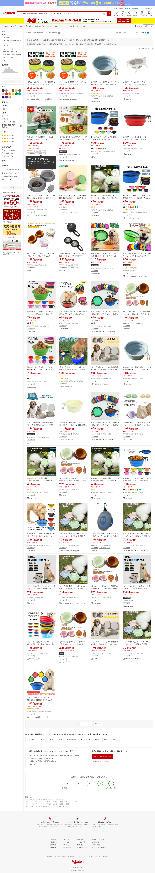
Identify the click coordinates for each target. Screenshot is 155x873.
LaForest (128, 154)
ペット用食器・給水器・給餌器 (53, 802)
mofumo (127, 329)
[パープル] (6, 97)
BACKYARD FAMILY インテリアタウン (105, 332)
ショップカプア (66, 662)
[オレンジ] (9, 93)
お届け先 (4, 105)
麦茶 (114, 739)
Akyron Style (129, 606)
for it (94, 157)
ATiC (30, 270)
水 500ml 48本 (71, 739)
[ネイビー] (3, 97)
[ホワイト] (9, 90)
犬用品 (45, 799)
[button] (147, 8)
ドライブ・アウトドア (57, 806)
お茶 (60, 739)
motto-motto (96, 101)
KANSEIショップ (34, 659)
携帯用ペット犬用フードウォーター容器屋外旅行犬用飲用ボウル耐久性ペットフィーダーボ (72, 198)
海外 (8, 102)
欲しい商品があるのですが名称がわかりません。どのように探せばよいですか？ (54, 755)
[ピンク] (3, 93)
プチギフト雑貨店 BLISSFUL (38, 215)
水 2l (42, 739)
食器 (67, 804)
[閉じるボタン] (150, 40)
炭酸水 (97, 739)
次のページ (98, 724)
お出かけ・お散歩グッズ (58, 799)
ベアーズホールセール (132, 218)
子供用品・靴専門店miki (100, 384)
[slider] (2, 73)
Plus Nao (128, 384)
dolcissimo (32, 387)
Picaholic (32, 551)
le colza (63, 495)
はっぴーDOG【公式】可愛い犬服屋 (136, 276)
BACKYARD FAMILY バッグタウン (103, 440)
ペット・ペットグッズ (32, 799)
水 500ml (51, 739)
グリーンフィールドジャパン (70, 213)
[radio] (2, 34)
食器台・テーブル (72, 802)
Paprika (31, 603)
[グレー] (6, 90)
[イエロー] (13, 93)
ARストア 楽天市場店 (67, 440)
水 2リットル (31, 739)
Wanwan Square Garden (69, 99)
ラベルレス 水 (85, 739)
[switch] (20, 126)
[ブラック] (3, 90)
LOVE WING (129, 440)
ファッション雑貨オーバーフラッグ (40, 717)
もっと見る (31, 764)
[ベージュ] (16, 90)
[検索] (109, 13)
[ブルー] (19, 93)
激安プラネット (34, 498)
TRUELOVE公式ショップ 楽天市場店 (40, 99)
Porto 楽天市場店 (66, 386)
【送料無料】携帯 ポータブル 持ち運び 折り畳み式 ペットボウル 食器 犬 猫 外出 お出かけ (73, 425)
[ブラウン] (13, 90)
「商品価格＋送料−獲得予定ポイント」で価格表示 (40, 33)
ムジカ (95, 659)
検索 (12, 81)
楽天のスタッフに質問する (102, 757)
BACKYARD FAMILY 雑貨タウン (71, 551)
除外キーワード (6, 179)
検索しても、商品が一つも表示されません (43, 761)
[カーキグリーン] (19, 90)
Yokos (63, 270)
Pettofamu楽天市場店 (67, 160)
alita (30, 443)
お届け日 (4, 113)
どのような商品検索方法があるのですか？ (43, 758)
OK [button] (53, 162)
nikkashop (128, 99)
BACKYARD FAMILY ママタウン (135, 659)
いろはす (124, 739)
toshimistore (97, 274)
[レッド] (6, 93)
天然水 (106, 739)
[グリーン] (16, 93)
